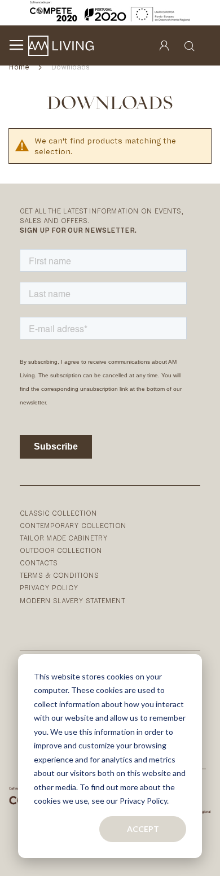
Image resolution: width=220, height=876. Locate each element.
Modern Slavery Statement (72, 600)
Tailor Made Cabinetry (64, 538)
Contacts (39, 563)
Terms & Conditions (59, 575)
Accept (143, 829)
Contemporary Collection (73, 525)
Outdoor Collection (61, 550)
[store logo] (61, 46)
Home (20, 67)
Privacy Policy (49, 587)
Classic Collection (58, 513)
